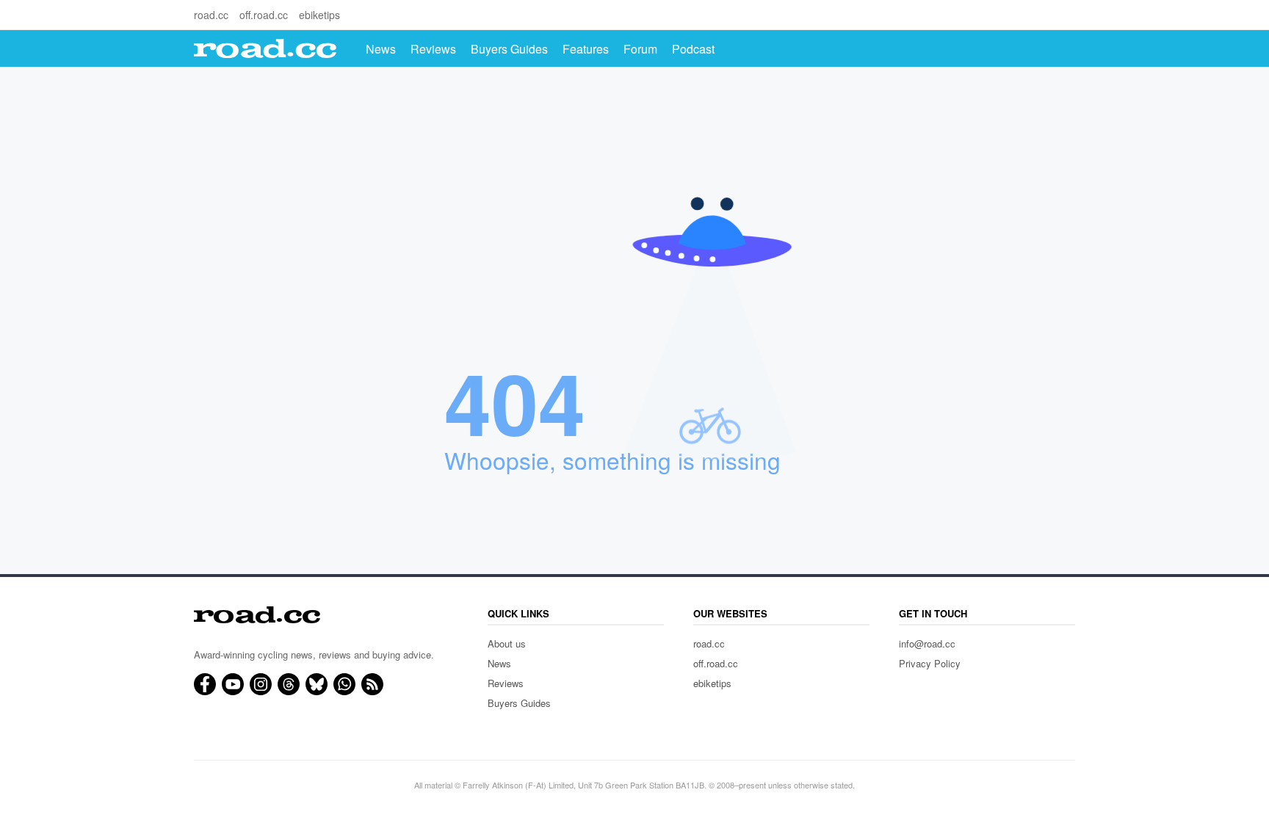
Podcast (693, 48)
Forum (640, 48)
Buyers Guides (509, 48)
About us (507, 643)
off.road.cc (263, 14)
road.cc (211, 14)
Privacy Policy (930, 663)
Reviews (433, 48)
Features (586, 48)
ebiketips (319, 14)
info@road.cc (927, 643)
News (381, 48)
